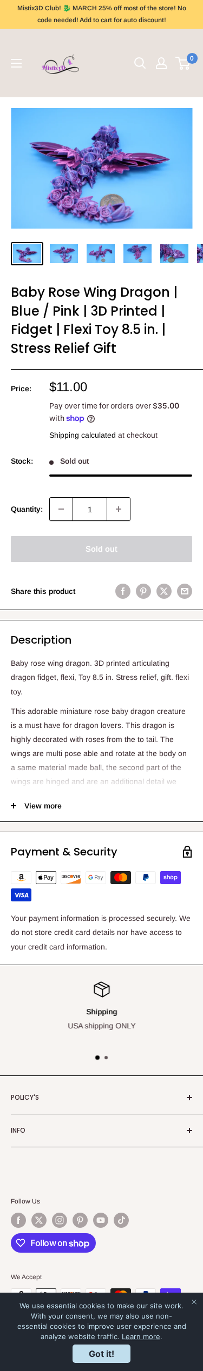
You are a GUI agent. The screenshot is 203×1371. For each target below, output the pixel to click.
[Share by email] (184, 591)
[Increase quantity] (118, 509)
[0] (183, 63)
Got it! (101, 1353)
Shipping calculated (82, 435)
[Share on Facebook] (122, 591)
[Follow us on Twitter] (39, 1220)
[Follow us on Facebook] (18, 1220)
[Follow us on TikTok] (121, 1220)
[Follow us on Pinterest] (80, 1220)
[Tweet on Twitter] (164, 591)
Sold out (101, 548)
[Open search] (140, 63)
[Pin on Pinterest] (143, 591)
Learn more (141, 1336)
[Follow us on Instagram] (59, 1220)
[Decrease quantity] (61, 509)
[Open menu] (16, 63)
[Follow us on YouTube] (100, 1220)
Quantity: (27, 509)
